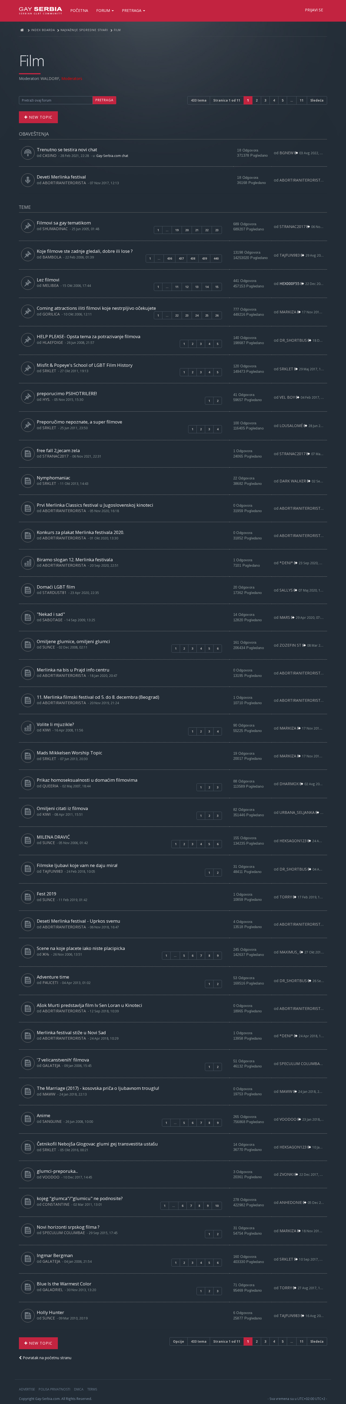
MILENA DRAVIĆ (53, 837)
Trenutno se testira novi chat (67, 149)
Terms (92, 1389)
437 (181, 258)
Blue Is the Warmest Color (64, 1284)
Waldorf (50, 78)
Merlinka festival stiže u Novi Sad (71, 1032)
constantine (55, 1204)
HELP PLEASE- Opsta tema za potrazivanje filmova (88, 336)
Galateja (51, 1065)
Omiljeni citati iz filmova (62, 808)
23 (216, 230)
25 (206, 315)
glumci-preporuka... (57, 1171)
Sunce (48, 647)
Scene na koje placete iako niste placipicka (81, 948)
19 (176, 230)
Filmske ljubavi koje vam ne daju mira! (77, 865)
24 (196, 315)
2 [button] (257, 100)
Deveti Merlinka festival (61, 177)
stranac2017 (292, 226)
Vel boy (287, 397)
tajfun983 (290, 255)
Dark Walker (293, 480)
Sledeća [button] (317, 100)
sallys (286, 590)
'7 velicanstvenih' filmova (63, 1060)
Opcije (178, 1341)
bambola (51, 257)
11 (176, 287)
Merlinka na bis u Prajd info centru (73, 670)
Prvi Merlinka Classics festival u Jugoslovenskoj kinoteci (95, 505)
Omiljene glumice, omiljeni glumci (73, 641)
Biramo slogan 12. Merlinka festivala (75, 559)
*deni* (286, 562)
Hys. (46, 399)
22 (206, 230)
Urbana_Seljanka (297, 812)
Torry (286, 896)
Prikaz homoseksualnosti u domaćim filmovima (87, 780)
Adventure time (53, 977)
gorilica (51, 314)
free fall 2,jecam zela (58, 450)
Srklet (49, 370)
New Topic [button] (40, 117)
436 (169, 258)
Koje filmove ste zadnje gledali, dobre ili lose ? (85, 251)
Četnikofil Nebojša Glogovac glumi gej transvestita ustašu (97, 1144)
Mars (285, 617)
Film (31, 60)
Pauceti (50, 982)
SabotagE (52, 619)
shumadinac (55, 228)
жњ (45, 954)
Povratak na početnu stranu (46, 1357)
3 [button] (265, 100)
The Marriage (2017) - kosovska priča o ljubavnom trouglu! (98, 1088)
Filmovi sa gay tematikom (64, 223)
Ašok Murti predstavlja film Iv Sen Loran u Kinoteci (89, 1005)
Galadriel (52, 1289)
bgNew (287, 152)
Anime (43, 1115)
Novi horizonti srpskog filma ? (68, 1227)
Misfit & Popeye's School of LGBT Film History (84, 365)
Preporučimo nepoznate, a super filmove (79, 422)
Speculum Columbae (301, 1063)
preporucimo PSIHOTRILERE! (67, 393)
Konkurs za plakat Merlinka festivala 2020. (80, 532)
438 (192, 258)
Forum (103, 10)
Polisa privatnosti (54, 1389)
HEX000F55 (290, 283)
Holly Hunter (50, 1312)
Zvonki (287, 1174)
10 (216, 1206)
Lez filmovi (48, 280)
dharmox (289, 783)
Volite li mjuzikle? (55, 724)
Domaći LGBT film (56, 587)
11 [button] (302, 100)
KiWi (46, 730)
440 (216, 258)
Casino (49, 155)
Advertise (27, 1389)
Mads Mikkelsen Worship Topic (69, 753)
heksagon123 (293, 840)
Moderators (71, 78)
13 (196, 287)
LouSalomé (291, 425)
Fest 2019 (46, 894)
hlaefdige (52, 342)
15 (216, 287)
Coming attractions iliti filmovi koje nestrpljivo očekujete (96, 308)
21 (196, 230)
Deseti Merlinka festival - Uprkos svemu (78, 921)
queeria (50, 785)
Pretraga (132, 10)
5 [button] (283, 100)
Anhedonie (291, 1202)
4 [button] (274, 100)
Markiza (288, 311)
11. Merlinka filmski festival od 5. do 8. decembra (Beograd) (98, 697)
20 (186, 230)
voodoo (288, 1119)
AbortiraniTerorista (64, 182)
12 (186, 287)
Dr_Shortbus (293, 340)
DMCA (79, 1389)
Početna (79, 10)
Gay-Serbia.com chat (112, 155)
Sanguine (52, 1121)
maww (48, 1094)
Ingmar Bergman (55, 1255)
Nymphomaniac (53, 478)
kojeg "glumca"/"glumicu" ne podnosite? (80, 1198)
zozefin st (290, 645)
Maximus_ (289, 952)
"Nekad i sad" (51, 614)
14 (206, 287)
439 (204, 258)
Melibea (50, 285)
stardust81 (54, 592)
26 (216, 315)
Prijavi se (314, 9)
